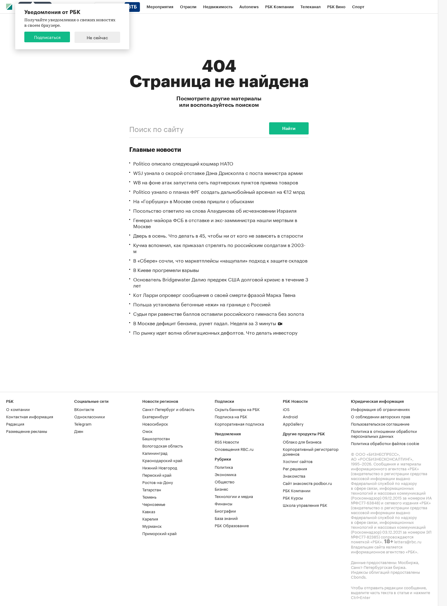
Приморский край (159, 533)
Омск (147, 431)
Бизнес (221, 489)
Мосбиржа (408, 562)
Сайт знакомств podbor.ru (307, 483)
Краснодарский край (162, 460)
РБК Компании (296, 490)
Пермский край (157, 475)
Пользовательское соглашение (380, 423)
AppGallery (293, 423)
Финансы (223, 503)
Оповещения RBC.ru (234, 449)
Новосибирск (155, 423)
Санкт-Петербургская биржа (378, 567)
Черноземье (153, 504)
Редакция (15, 423)
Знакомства (294, 475)
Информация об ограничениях (380, 409)
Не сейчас (97, 37)
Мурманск (152, 526)
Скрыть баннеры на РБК (237, 409)
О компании (18, 409)
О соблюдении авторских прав (380, 416)
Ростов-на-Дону (157, 482)
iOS (286, 409)
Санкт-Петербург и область (168, 409)
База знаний (226, 518)
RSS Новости (227, 441)
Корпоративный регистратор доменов (310, 451)
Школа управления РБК (305, 505)
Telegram (83, 423)
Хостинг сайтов (298, 461)
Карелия (150, 518)
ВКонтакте (84, 409)
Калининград (155, 453)
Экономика (225, 474)
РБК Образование (232, 525)
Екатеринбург (155, 416)
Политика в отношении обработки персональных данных (384, 433)
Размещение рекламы (26, 431)
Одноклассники (89, 416)
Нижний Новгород (159, 467)
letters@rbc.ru (407, 541)
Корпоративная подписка (239, 423)
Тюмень (149, 496)
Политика (224, 467)
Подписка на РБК (231, 416)
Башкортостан (156, 438)
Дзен (78, 431)
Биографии (225, 510)
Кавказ (148, 511)
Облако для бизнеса (302, 441)
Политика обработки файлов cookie (385, 443)
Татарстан (151, 489)
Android (290, 416)
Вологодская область (162, 445)
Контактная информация (29, 416)
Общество (224, 481)
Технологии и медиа (234, 496)
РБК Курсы (293, 497)
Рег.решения (295, 468)
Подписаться (47, 36)
